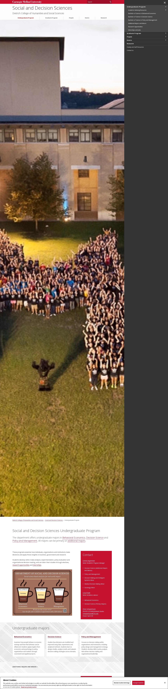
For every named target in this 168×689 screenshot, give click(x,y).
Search (110, 2)
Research (104, 18)
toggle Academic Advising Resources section (165, 9)
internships (37, 565)
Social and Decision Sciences (42, 8)
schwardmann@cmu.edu (90, 614)
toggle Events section (165, 40)
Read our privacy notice (28, 687)
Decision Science (95, 537)
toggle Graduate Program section (165, 33)
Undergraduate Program (26, 18)
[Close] (165, 683)
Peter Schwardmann (89, 609)
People (71, 18)
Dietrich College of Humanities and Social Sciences (38, 13)
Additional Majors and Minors (24, 667)
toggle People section (165, 36)
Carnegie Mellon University (27, 2)
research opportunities (20, 565)
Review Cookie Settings (122, 683)
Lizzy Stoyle (86, 593)
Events (87, 18)
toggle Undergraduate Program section (165, 6)
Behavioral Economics (73, 537)
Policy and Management (24, 540)
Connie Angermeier (89, 561)
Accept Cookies (138, 683)
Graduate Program (51, 18)
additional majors (76, 540)
